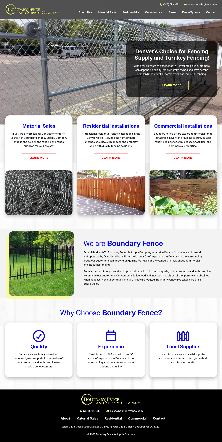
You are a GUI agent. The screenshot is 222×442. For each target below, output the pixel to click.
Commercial (137, 418)
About (65, 418)
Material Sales (87, 418)
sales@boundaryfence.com (202, 4)
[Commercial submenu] (162, 12)
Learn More (38, 158)
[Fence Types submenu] (199, 12)
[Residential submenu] (138, 12)
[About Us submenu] (91, 12)
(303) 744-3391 (171, 4)
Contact (159, 418)
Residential (113, 418)
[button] (4, 71)
